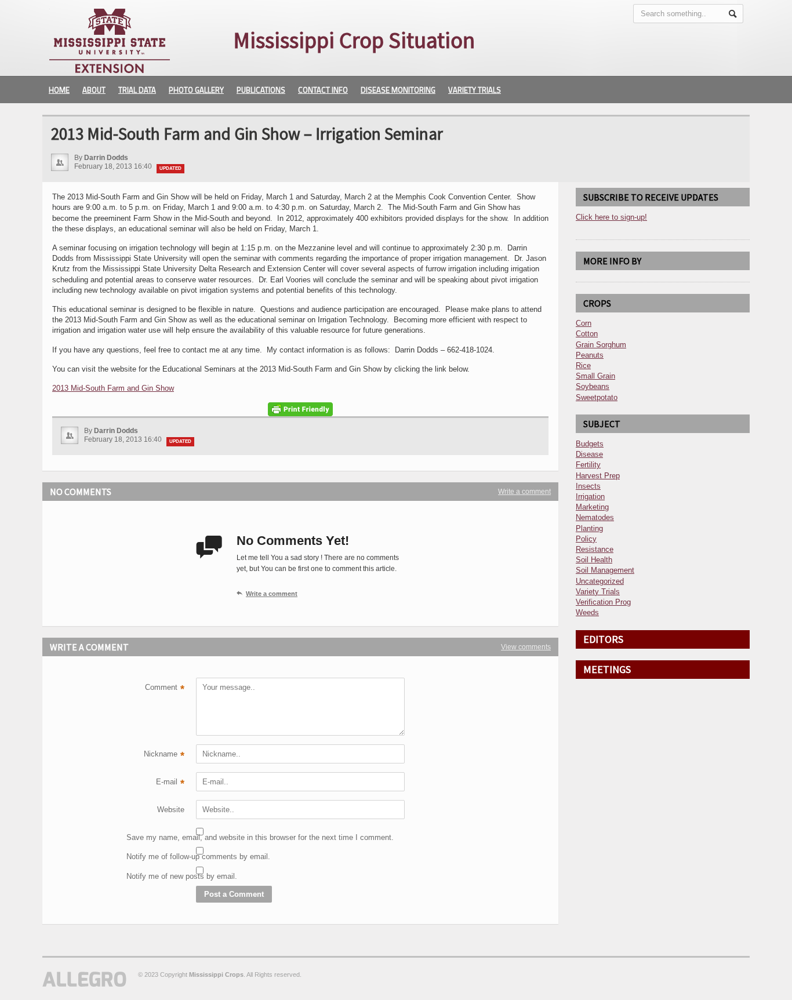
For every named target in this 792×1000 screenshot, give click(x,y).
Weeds (587, 612)
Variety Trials (474, 90)
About (94, 90)
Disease (589, 454)
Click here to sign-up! (611, 217)
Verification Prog (603, 602)
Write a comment (524, 492)
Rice (583, 365)
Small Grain (595, 376)
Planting (589, 528)
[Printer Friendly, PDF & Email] (300, 409)
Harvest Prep (598, 475)
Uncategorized (600, 581)
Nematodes (595, 517)
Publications (261, 90)
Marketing (592, 507)
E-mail (170, 783)
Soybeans (592, 386)
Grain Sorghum (601, 344)
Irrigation (590, 496)
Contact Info (323, 90)
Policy (586, 538)
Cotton (587, 333)
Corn (583, 323)
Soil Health (594, 559)
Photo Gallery (196, 90)
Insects (588, 486)
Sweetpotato (596, 397)
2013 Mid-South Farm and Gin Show (113, 388)
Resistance (594, 549)
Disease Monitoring (398, 90)
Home (59, 90)
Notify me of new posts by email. (155, 876)
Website (170, 809)
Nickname (164, 755)
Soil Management (605, 570)
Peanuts (590, 355)
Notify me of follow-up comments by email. (155, 856)
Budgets (590, 443)
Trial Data (137, 90)
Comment (164, 688)
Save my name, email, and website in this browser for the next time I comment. (155, 837)
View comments (526, 647)
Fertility (588, 464)
